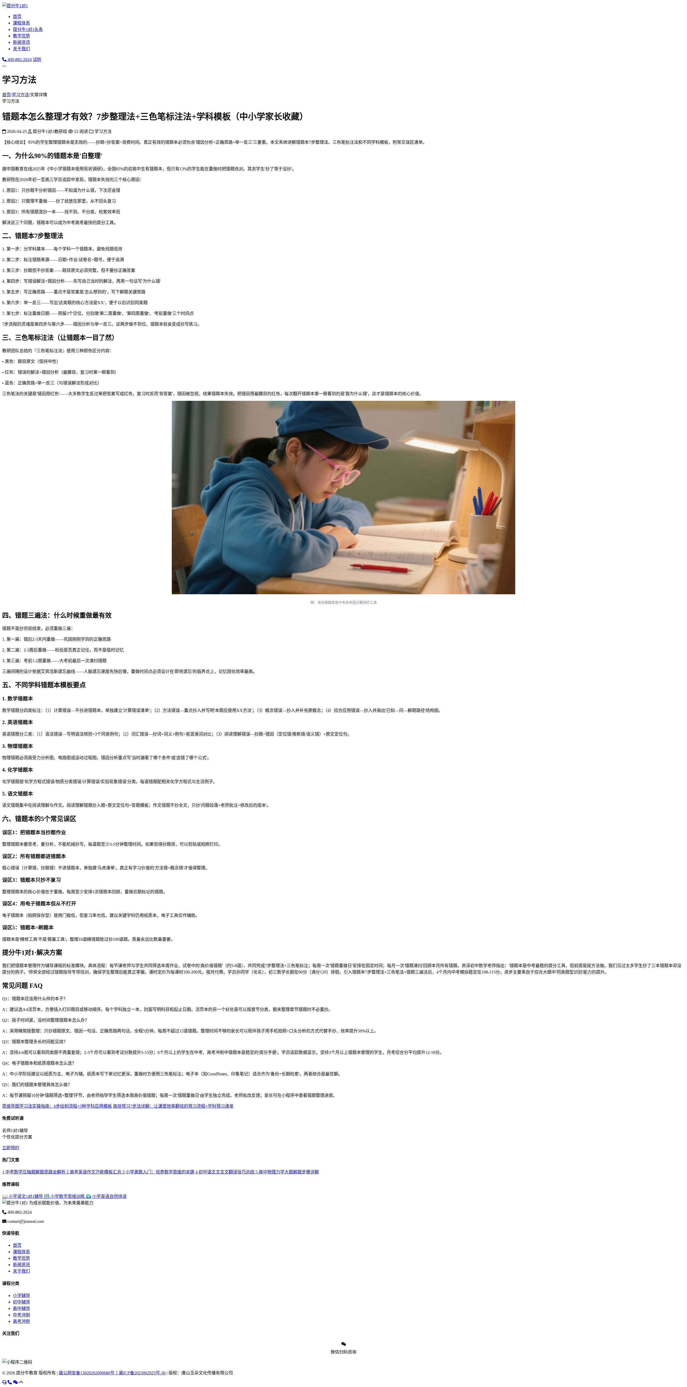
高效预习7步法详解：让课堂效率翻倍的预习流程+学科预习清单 (173, 1106)
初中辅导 (21, 1302)
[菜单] (4, 66)
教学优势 (21, 36)
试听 (37, 59)
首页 (17, 16)
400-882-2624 (19, 59)
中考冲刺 (21, 1315)
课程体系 (21, 23)
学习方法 (20, 94)
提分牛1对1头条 (28, 29)
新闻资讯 (21, 42)
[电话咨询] (10, 1382)
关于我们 (21, 48)
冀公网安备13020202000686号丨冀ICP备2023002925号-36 (112, 1373)
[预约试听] (4, 1382)
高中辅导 (21, 1308)
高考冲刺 (21, 1321)
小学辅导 (21, 1295)
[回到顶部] (21, 1382)
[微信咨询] (15, 1382)
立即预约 (10, 1147)
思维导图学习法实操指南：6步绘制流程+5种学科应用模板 (57, 1106)
